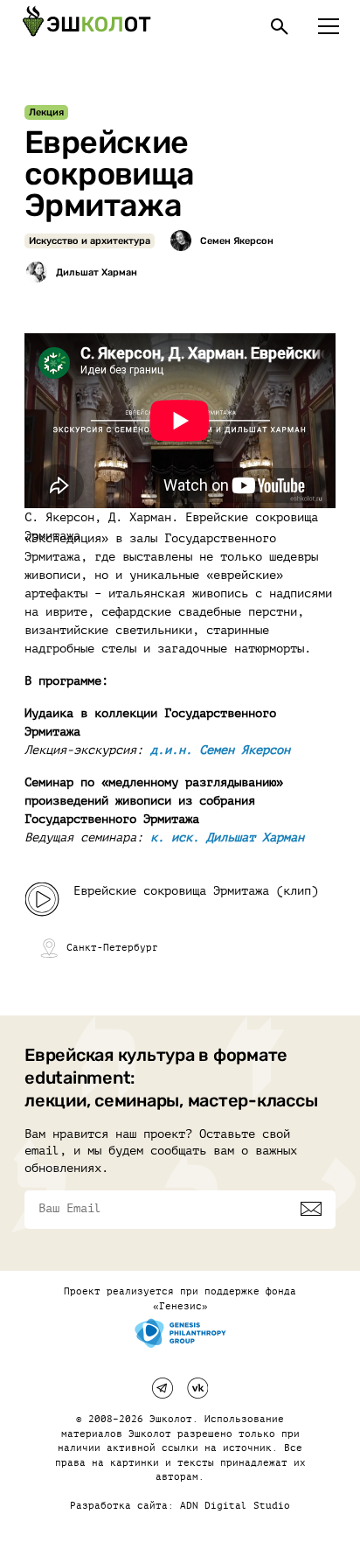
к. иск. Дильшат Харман (227, 837)
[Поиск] (279, 26)
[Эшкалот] (86, 26)
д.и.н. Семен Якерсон (220, 750)
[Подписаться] (311, 1208)
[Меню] (328, 26)
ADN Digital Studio (235, 1505)
